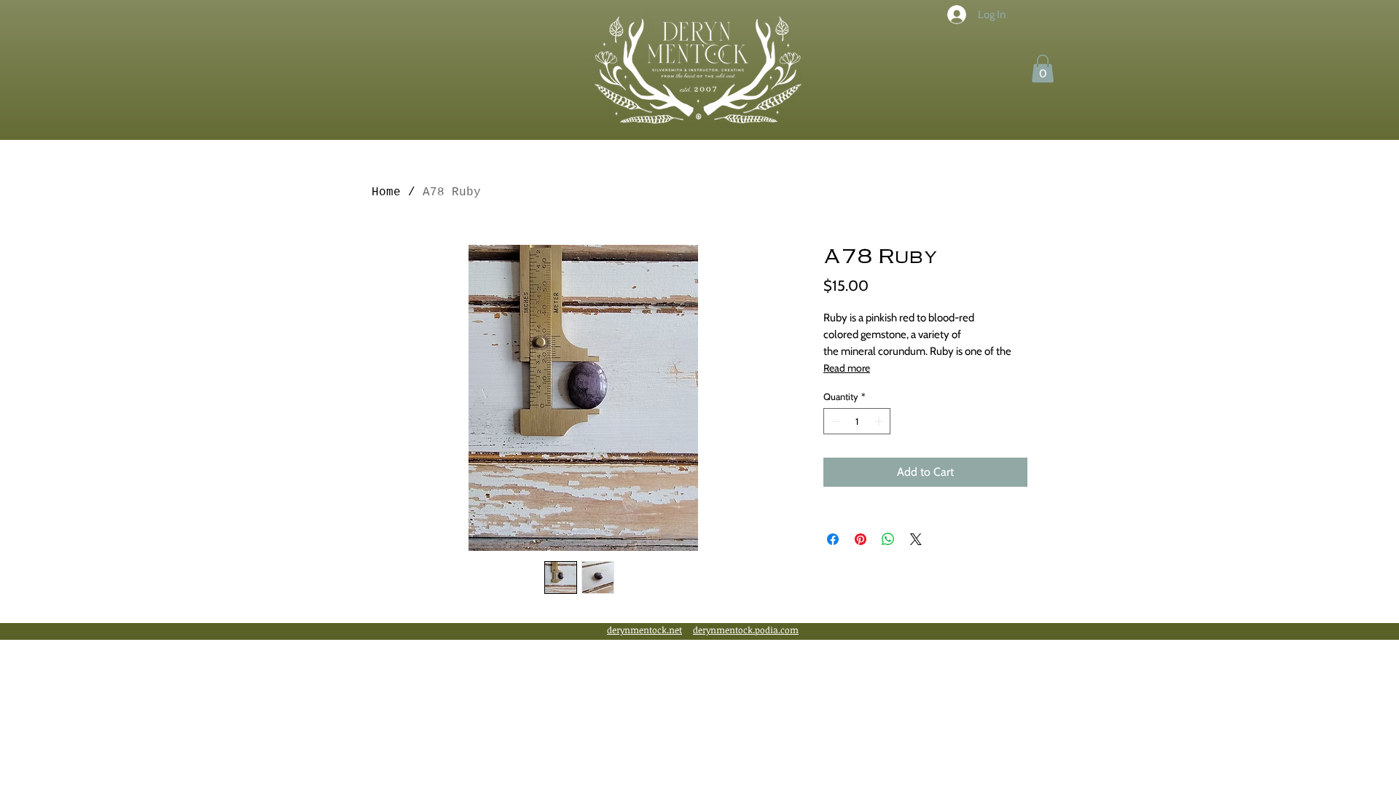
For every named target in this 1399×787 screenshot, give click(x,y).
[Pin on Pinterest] (860, 539)
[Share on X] (916, 539)
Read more (846, 368)
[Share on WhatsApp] (888, 539)
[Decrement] (834, 421)
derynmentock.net (644, 629)
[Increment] (880, 421)
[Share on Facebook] (833, 539)
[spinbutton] (857, 421)
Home (386, 192)
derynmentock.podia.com (746, 629)
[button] (1042, 68)
